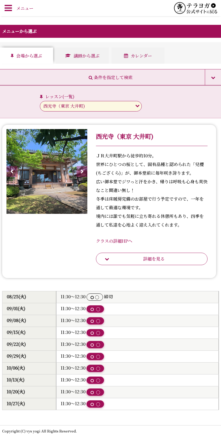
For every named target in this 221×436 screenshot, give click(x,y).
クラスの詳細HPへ (114, 241)
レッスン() (59, 96)
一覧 (68, 96)
